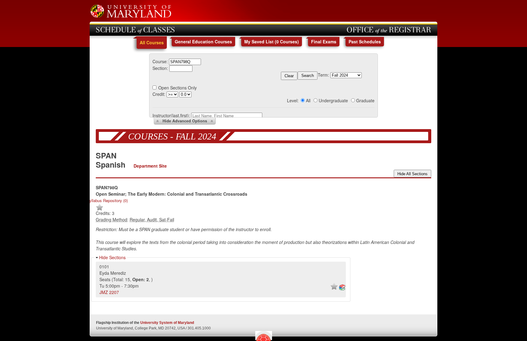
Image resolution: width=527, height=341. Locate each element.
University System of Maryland (167, 323)
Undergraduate (333, 100)
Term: (323, 75)
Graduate (365, 100)
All (308, 100)
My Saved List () (271, 41)
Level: (293, 100)
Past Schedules (365, 41)
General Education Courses (203, 41)
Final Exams (323, 41)
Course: (160, 61)
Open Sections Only (177, 88)
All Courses (152, 42)
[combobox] (185, 61)
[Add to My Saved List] (99, 209)
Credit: (158, 94)
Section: (160, 68)
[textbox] (185, 62)
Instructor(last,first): (171, 115)
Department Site (150, 166)
